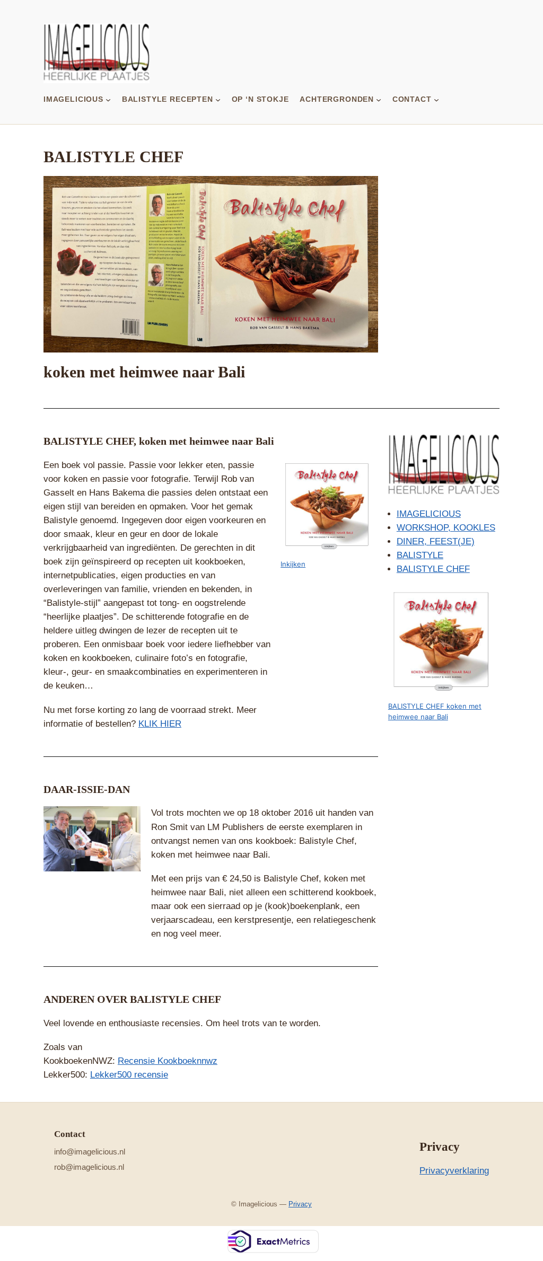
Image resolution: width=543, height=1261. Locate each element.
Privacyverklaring (454, 1171)
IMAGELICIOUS (429, 514)
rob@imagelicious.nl (89, 1166)
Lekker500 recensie (129, 1075)
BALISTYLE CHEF (433, 569)
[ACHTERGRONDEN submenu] (378, 99)
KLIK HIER (159, 724)
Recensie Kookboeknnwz (167, 1061)
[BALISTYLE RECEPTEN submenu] (218, 99)
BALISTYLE (420, 555)
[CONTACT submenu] (436, 99)
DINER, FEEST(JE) (436, 541)
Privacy (300, 1204)
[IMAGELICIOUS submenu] (108, 99)
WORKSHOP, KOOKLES (446, 528)
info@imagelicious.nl (89, 1151)
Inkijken (293, 564)
